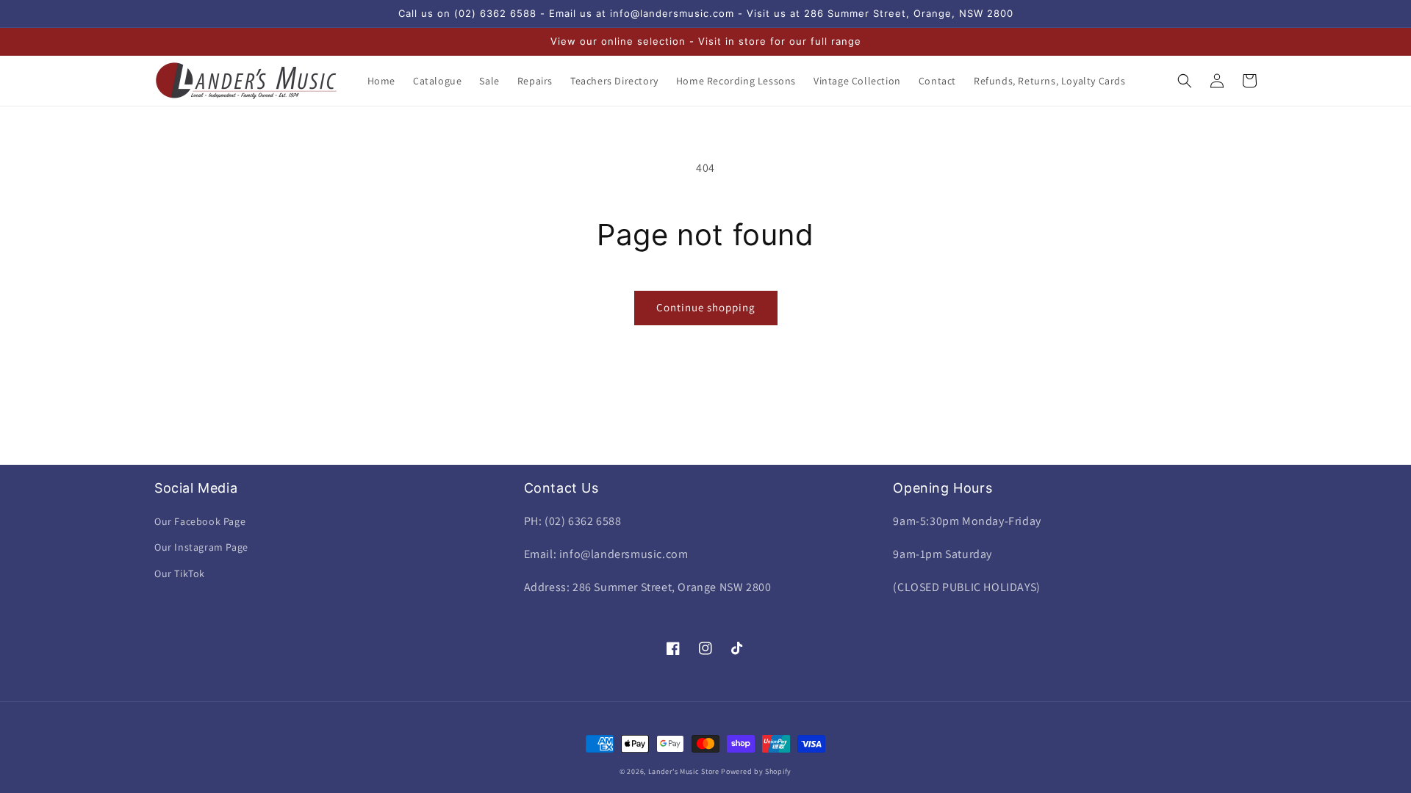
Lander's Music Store (683, 771)
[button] (1184, 81)
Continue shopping (705, 307)
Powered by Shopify (756, 771)
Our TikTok (179, 573)
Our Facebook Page (199, 521)
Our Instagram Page (201, 547)
